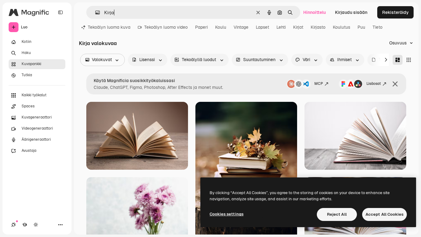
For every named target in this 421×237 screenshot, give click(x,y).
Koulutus (341, 27)
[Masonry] (398, 60)
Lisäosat (373, 83)
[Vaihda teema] (36, 225)
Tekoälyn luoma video (166, 27)
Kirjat (298, 27)
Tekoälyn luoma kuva (109, 27)
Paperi (201, 27)
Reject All (337, 214)
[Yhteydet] (13, 225)
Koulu (220, 27)
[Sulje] (395, 84)
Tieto (377, 27)
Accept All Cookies (384, 214)
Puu (361, 27)
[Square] (409, 60)
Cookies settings (226, 214)
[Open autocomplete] (95, 12)
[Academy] (25, 225)
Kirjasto (318, 27)
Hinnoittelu (314, 12)
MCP (318, 83)
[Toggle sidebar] (60, 12)
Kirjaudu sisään (351, 12)
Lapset (262, 27)
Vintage (241, 27)
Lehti (281, 27)
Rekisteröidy (395, 12)
